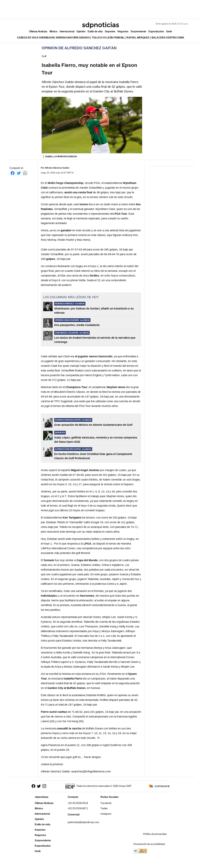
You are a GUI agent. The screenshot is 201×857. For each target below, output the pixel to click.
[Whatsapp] (25, 173)
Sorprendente (138, 31)
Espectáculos (156, 31)
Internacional (67, 31)
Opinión (80, 31)
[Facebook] (12, 173)
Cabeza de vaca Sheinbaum (35, 37)
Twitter (104, 808)
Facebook (105, 803)
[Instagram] (44, 786)
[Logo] (100, 25)
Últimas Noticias (38, 31)
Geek (169, 31)
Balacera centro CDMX (168, 37)
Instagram (105, 813)
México (53, 31)
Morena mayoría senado (73, 37)
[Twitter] (19, 173)
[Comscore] (159, 786)
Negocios (122, 31)
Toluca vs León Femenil (108, 37)
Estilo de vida (95, 31)
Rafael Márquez (137, 37)
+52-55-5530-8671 (78, 808)
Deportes (110, 31)
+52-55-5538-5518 (78, 803)
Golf (44, 56)
